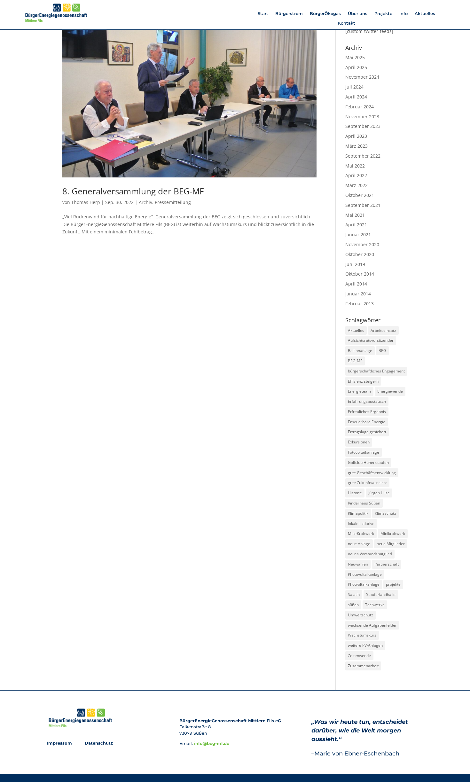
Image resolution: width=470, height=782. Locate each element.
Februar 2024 (359, 107)
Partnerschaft (386, 564)
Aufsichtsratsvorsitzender (371, 340)
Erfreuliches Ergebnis (367, 411)
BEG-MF (355, 361)
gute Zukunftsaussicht (367, 482)
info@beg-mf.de (211, 743)
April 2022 (356, 175)
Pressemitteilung (173, 202)
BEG (382, 350)
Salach (354, 594)
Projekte (383, 13)
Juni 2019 (355, 264)
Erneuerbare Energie (366, 422)
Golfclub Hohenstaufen (368, 462)
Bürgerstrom (289, 13)
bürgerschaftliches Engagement (376, 371)
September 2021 (362, 205)
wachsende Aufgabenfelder (372, 625)
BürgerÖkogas (325, 13)
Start (263, 13)
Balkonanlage (360, 350)
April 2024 (356, 97)
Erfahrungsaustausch (367, 401)
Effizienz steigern (363, 381)
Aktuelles (425, 13)
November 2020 (362, 244)
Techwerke (375, 604)
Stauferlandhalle (381, 594)
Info (403, 13)
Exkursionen (359, 442)
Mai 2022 (355, 166)
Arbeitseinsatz (383, 330)
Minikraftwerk (392, 533)
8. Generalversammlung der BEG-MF (133, 191)
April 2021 (356, 225)
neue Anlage (359, 543)
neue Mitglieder (391, 543)
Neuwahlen (358, 564)
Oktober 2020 (359, 254)
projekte (393, 584)
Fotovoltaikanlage (363, 452)
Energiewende (390, 391)
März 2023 (356, 146)
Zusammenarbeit (363, 666)
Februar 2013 (359, 304)
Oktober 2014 (359, 274)
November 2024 (362, 77)
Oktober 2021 (359, 195)
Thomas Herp (85, 202)
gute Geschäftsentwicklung (372, 472)
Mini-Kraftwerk (361, 533)
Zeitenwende (359, 655)
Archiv (145, 202)
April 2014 (356, 284)
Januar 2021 (358, 234)
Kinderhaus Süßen (364, 503)
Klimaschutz (385, 513)
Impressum (60, 743)
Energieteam (359, 391)
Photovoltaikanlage (365, 574)
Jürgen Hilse (379, 493)
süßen (353, 604)
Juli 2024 (354, 87)
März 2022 (356, 185)
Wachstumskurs (362, 635)
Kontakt (346, 23)
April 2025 (356, 67)
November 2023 (362, 116)
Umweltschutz (360, 615)
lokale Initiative (361, 523)
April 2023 (356, 136)
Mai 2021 (355, 215)
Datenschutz (98, 743)
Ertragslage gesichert (367, 431)
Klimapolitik (358, 513)
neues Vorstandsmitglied (370, 554)
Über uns (357, 13)
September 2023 (362, 126)
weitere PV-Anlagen (365, 645)
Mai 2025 (355, 57)
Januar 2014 (358, 294)
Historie (355, 493)
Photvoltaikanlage (364, 584)
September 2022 (362, 156)
